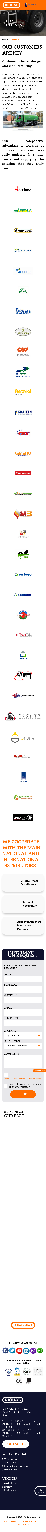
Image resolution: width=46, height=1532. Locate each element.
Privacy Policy (10, 1521)
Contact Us (15, 1444)
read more (16, 1150)
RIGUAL (5, 39)
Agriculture (10, 1483)
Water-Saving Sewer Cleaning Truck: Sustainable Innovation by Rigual (22, 1129)
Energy (8, 1486)
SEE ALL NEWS (23, 1325)
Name (8, 974)
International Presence (16, 1466)
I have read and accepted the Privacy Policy (22, 1079)
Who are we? (11, 1459)
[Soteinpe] (29, 5)
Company (10, 995)
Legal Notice (23, 1524)
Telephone (11, 1018)
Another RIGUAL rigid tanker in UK (18, 1202)
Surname (10, 984)
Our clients (10, 1462)
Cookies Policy (29, 1521)
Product (10, 1030)
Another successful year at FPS (21, 1277)
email (8, 1007)
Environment (11, 1490)
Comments (11, 1053)
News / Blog (10, 1469)
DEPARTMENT (12, 1041)
